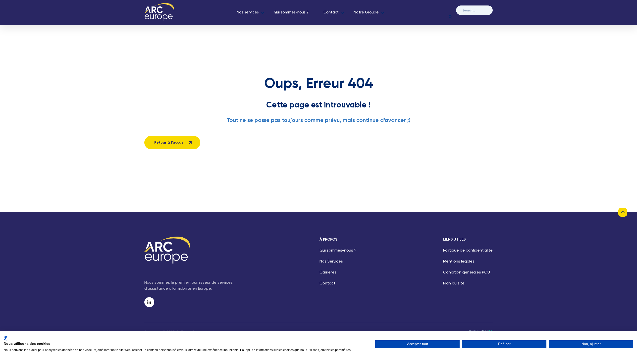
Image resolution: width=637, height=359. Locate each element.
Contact (331, 12)
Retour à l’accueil (169, 142)
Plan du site (454, 283)
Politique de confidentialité (468, 251)
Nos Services (331, 262)
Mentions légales (459, 262)
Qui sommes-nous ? (291, 12)
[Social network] (149, 302)
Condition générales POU (466, 272)
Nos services (248, 12)
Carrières (327, 272)
